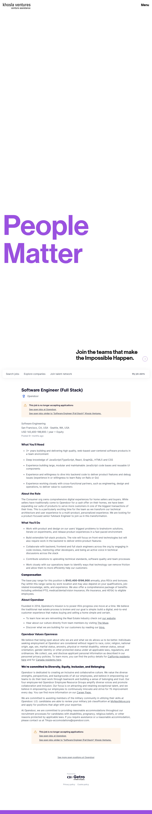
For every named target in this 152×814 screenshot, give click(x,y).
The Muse (103, 622)
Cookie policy (83, 784)
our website (108, 618)
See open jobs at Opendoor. (42, 409)
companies (34, 373)
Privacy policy (69, 784)
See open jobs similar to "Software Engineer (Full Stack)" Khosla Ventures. (65, 413)
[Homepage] (16, 4)
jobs (12, 373)
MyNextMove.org (120, 701)
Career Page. (84, 692)
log (103, 627)
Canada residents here (48, 659)
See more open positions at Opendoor (76, 757)
